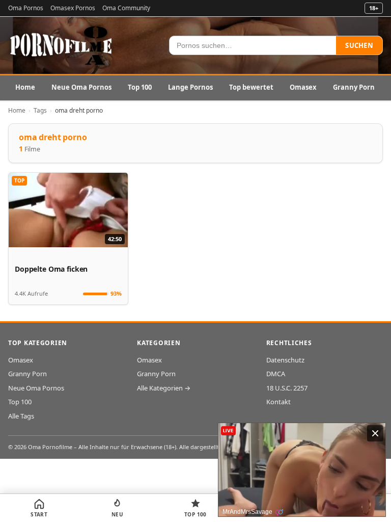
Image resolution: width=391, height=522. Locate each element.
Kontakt (278, 401)
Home (25, 87)
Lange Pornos (190, 87)
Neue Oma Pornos (81, 87)
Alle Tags (21, 416)
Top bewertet (251, 87)
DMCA (275, 373)
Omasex (303, 87)
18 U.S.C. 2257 (287, 388)
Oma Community (126, 8)
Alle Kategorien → (163, 388)
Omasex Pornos (72, 8)
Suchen (359, 45)
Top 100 (140, 87)
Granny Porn (354, 87)
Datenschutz (285, 359)
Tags (40, 110)
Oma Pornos (25, 8)
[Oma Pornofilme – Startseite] (61, 45)
